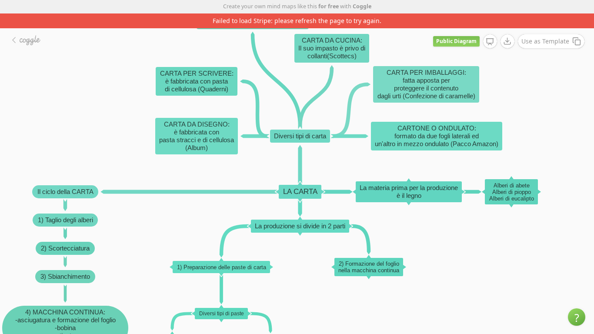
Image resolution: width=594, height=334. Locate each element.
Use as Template (545, 41)
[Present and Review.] (490, 42)
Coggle (362, 6)
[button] (576, 317)
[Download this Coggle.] (507, 41)
